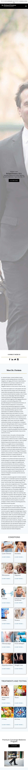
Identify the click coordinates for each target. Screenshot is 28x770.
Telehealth (10, 1)
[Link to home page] (11, 6)
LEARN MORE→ (6, 557)
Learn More (14, 745)
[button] (26, 6)
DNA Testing (17, 719)
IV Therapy (4, 719)
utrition (17, 697)
